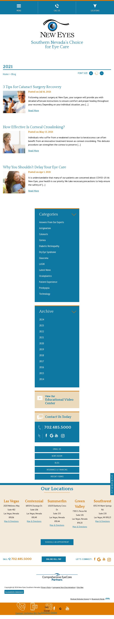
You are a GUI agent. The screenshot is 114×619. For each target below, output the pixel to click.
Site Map (80, 587)
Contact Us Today (58, 417)
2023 (41, 325)
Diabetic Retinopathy (49, 246)
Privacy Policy (46, 587)
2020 (41, 343)
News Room (57, 456)
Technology (44, 293)
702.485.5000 (57, 427)
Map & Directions (11, 521)
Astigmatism (45, 228)
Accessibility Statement (14, 592)
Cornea (42, 240)
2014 (41, 379)
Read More (33, 110)
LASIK (42, 264)
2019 (41, 349)
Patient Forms (57, 476)
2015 (41, 373)
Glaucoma (43, 258)
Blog (57, 463)
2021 (41, 337)
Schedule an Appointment (57, 542)
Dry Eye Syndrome (47, 252)
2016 (41, 367)
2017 (41, 361)
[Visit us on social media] (46, 436)
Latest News (45, 270)
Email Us (57, 449)
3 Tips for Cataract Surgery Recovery (32, 87)
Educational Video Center (59, 400)
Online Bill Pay (53, 559)
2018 (41, 355)
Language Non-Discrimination (64, 587)
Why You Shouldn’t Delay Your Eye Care (34, 167)
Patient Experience (48, 282)
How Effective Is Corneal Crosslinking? (34, 127)
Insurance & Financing (57, 469)
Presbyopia (44, 288)
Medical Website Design (79, 599)
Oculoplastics (45, 276)
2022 (41, 331)
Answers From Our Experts (51, 222)
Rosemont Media (98, 599)
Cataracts (43, 234)
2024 (41, 319)
